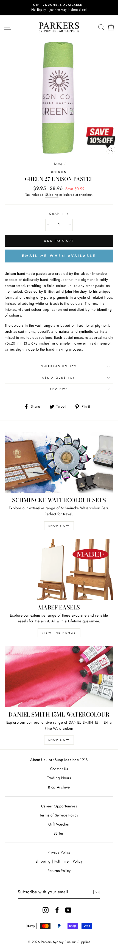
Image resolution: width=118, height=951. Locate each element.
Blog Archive (59, 787)
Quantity (59, 214)
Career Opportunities (59, 806)
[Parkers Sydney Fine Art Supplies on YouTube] (68, 910)
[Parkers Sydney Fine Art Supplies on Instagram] (46, 910)
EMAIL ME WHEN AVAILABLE (59, 255)
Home (57, 164)
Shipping (51, 194)
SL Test (59, 833)
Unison (59, 172)
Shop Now (59, 526)
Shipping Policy (59, 366)
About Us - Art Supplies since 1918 (59, 759)
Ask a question (59, 378)
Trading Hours (59, 778)
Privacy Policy (59, 852)
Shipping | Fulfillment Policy (59, 861)
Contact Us (59, 768)
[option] (59, 8)
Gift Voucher (59, 824)
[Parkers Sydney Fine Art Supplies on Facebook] (57, 910)
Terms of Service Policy (59, 815)
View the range (59, 633)
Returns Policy (59, 870)
